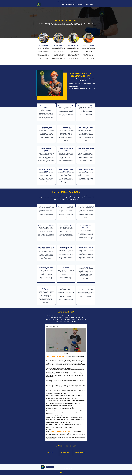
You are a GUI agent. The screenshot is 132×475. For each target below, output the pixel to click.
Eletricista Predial (80, 4)
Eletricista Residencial (70, 4)
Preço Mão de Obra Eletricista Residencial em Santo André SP (80, 452)
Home (63, 4)
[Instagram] (47, 467)
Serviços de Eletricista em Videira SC (56, 356)
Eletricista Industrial (89, 4)
